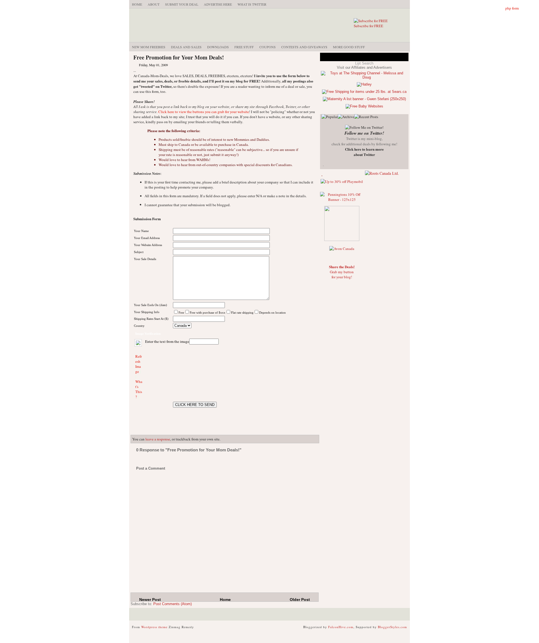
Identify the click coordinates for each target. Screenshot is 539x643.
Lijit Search (364, 63)
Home (137, 4)
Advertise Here (218, 4)
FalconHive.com (340, 627)
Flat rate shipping (242, 312)
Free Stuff (244, 47)
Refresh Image (138, 364)
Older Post (300, 599)
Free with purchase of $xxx (207, 312)
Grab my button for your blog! (342, 271)
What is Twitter (251, 4)
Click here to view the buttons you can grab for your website (203, 111)
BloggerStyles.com (392, 627)
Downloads (218, 47)
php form (512, 8)
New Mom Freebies (148, 47)
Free (181, 312)
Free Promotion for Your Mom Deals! (178, 57)
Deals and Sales (186, 47)
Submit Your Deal (181, 4)
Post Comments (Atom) (172, 604)
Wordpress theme (154, 627)
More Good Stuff (349, 47)
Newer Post (150, 599)
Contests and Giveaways (304, 47)
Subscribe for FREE (368, 25)
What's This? (138, 389)
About (153, 4)
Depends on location (272, 312)
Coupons (267, 47)
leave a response (157, 439)
